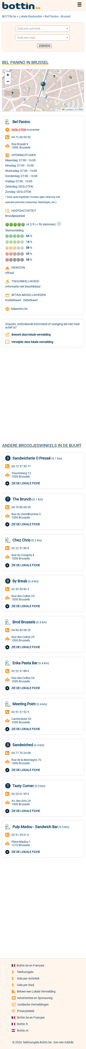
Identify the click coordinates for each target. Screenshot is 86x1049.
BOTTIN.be (9, 16)
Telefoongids (25, 972)
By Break (20, 581)
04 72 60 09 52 (21, 137)
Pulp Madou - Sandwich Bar (35, 826)
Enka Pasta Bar (25, 663)
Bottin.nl (22, 1030)
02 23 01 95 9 (20, 794)
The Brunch (22, 499)
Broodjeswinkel (15, 216)
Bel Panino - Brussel (57, 16)
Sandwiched (23, 745)
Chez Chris (21, 540)
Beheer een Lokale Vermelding (36, 991)
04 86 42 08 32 (21, 630)
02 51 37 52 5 (20, 712)
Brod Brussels (24, 622)
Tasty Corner (23, 786)
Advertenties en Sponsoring (35, 998)
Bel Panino (21, 121)
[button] (43, 86)
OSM (80, 109)
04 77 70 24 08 (21, 753)
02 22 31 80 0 (20, 548)
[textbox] (42, 28)
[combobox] (42, 29)
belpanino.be (19, 308)
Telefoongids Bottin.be (37, 1042)
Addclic (69, 1042)
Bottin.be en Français (30, 965)
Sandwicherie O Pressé (32, 458)
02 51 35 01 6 (20, 834)
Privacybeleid (25, 1011)
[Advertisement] (43, 395)
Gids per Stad (25, 985)
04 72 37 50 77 (21, 466)
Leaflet (68, 109)
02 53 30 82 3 (20, 589)
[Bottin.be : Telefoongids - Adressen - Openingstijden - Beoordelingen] (23, 8)
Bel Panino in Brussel (25, 62)
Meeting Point (24, 704)
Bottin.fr (22, 1024)
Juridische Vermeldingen (33, 1004)
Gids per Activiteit (28, 978)
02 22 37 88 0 (20, 671)
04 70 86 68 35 (21, 507)
